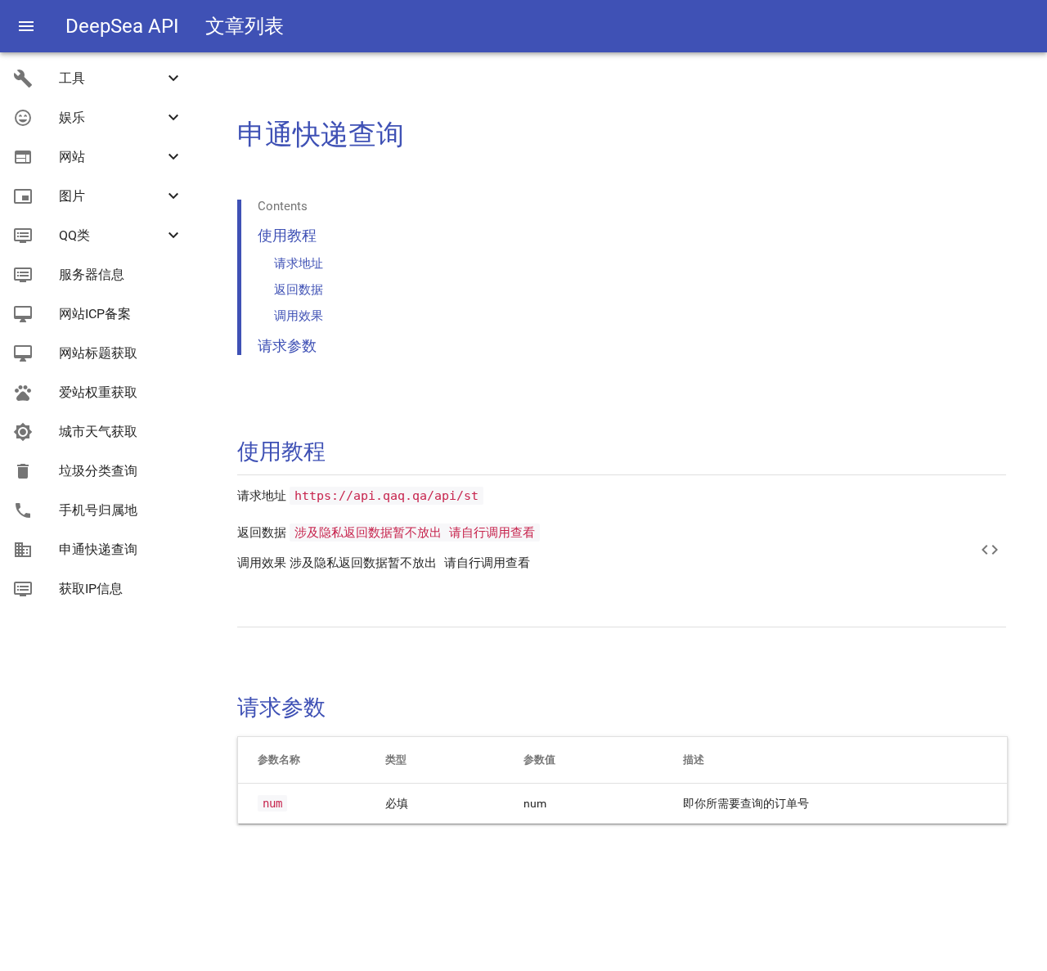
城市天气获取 (98, 431)
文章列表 (244, 26)
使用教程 (287, 235)
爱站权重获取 (98, 392)
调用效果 (298, 315)
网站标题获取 (98, 353)
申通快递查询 (98, 549)
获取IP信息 (91, 588)
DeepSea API (122, 26)
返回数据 (298, 289)
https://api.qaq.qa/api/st (386, 495)
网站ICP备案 (95, 313)
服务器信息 (91, 274)
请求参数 (287, 345)
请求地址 (298, 263)
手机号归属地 (98, 510)
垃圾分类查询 (98, 471)
